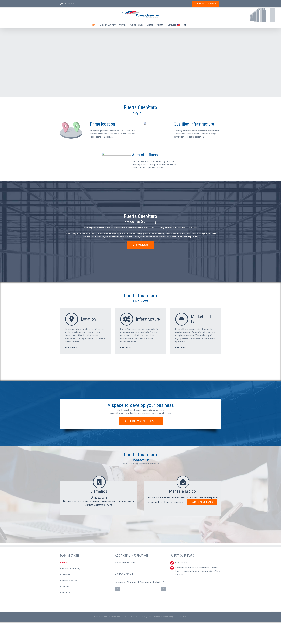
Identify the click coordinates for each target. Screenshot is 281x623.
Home (64, 562)
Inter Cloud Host (180, 617)
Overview (66, 574)
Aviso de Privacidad (126, 562)
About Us (66, 592)
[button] (185, 25)
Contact (65, 586)
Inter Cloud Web (155, 617)
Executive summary (71, 568)
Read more (70, 347)
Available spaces (69, 580)
